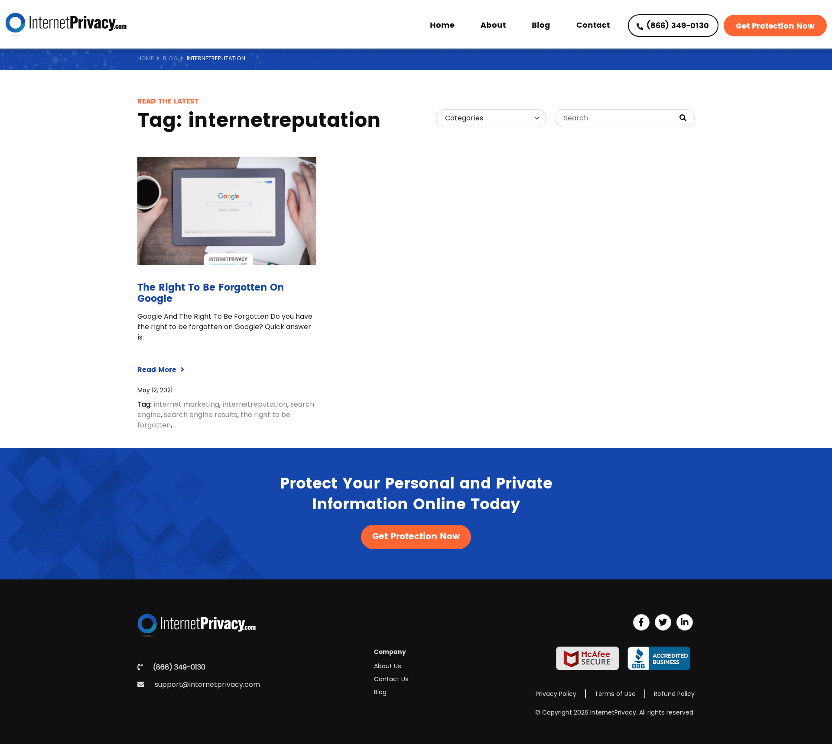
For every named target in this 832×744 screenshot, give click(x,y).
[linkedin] (684, 622)
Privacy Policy (556, 693)
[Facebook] (641, 622)
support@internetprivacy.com (207, 684)
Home (442, 25)
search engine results (200, 415)
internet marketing (186, 404)
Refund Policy (674, 693)
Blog (541, 25)
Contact (593, 25)
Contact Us (391, 679)
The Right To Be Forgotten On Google (210, 293)
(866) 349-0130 (676, 25)
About (493, 25)
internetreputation (254, 404)
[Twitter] (663, 622)
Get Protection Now (775, 26)
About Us (387, 666)
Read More (158, 369)
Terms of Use (615, 693)
